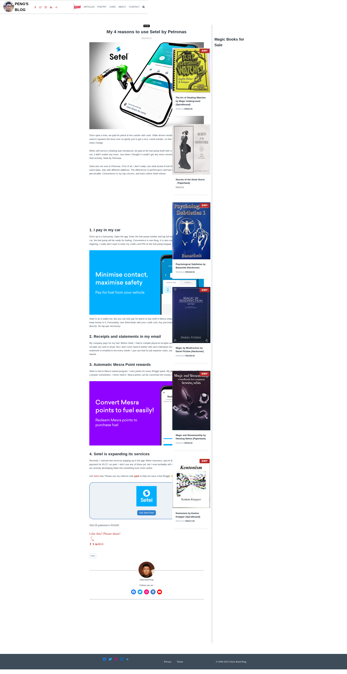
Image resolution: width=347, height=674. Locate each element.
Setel (96, 476)
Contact (134, 7)
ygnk (136, 476)
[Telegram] (56, 7)
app (93, 556)
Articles (89, 7)
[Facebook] (35, 7)
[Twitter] (40, 7)
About (122, 7)
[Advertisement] (146, 199)
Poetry (102, 7)
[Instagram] (45, 7)
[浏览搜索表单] (143, 7)
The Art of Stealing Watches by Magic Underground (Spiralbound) (191, 101)
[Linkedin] (51, 7)
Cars (112, 7)
